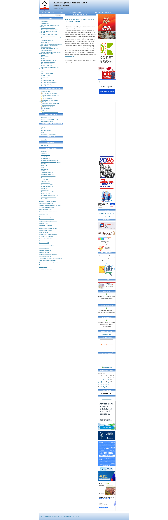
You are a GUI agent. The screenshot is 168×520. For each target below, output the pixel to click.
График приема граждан (47, 121)
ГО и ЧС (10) (44, 165)
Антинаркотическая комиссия (48, 134)
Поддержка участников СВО (102, 12)
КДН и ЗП (44, 110)
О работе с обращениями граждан (49, 119)
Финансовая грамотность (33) (48, 176)
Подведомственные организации (50, 103)
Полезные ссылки (106, 399)
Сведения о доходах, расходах (48, 60)
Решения (43, 55)
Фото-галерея (44, 145)
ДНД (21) (43, 170)
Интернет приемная (46, 117)
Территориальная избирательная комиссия (50, 258)
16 (108, 382)
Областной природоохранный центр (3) (51, 162)
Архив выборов (44, 77)
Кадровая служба (46, 91)
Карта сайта (44, 140)
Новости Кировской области (48, 85)
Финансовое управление (48, 105)
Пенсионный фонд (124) (47, 186)
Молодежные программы (47, 129)
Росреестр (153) (45, 190)
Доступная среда (106, 334)
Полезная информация (47, 63)
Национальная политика (47, 78)
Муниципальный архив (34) (47, 177)
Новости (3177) (44, 198)
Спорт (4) (43, 163)
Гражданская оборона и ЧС (48, 62)
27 (101, 386)
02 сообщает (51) (45, 181)
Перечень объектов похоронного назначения (48, 32)
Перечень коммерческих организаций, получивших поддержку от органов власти (51, 45)
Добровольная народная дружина (49, 34)
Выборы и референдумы (47, 71)
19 (98, 384)
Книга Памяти (44, 21)
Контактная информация (47, 40)
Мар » (108, 387)
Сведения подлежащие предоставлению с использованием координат (50, 53)
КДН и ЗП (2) (44, 156)
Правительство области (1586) (48, 197)
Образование (45, 97)
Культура (43, 127)
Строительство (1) (45, 155)
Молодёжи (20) (44, 169)
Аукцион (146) (44, 188)
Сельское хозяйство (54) (47, 172)
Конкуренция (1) (45, 153)
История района (45, 42)
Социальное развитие (48, 106)
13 (101, 382)
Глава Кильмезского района (48, 28)
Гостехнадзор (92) (45, 183)
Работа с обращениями (47, 73)
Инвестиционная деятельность (79, 12)
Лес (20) (43, 167)
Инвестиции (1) (44, 151)
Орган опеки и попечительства (50, 112)
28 (103, 386)
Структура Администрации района (49, 29)
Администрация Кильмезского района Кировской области (70, 4)
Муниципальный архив (46, 50)
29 (106, 386)
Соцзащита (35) (45, 179)
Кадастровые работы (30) (47, 174)
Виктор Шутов (68, 62)
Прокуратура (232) (45, 193)
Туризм (42, 132)
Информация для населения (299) (49, 195)
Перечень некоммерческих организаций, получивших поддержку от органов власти (51, 38)
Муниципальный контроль (47, 80)
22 (106, 384)
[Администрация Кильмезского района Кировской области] (44, 10)
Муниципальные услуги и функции (50, 95)
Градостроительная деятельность (49, 48)
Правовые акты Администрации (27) (50, 160)
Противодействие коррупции (49, 93)
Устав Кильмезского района (48, 36)
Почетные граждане (46, 47)
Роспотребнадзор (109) (47, 184)
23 (108, 384)
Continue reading (69, 56)
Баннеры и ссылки (45, 75)
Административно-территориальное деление (49, 68)
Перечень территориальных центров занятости (49, 26)
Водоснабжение (46, 108)
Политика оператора (46, 84)
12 (98, 382)
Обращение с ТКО (45, 70)
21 (103, 384)
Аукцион (80, 60)
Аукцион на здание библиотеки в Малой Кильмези (79, 20)
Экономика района (47, 98)
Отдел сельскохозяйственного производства (48, 101)
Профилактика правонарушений (49, 82)
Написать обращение (107, 91)
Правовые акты (45, 56)
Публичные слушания (46, 65)
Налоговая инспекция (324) (48, 191)
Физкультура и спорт (46, 130)
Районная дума (45, 23)
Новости (61, 12)
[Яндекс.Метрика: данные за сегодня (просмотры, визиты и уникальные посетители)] (107, 367)
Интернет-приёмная (48, 12)
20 (101, 384)
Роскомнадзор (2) (45, 158)
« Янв (105, 387)
